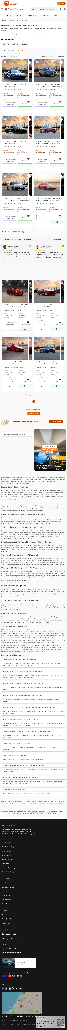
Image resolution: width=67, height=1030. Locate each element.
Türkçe (29, 1024)
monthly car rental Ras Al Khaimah (21, 604)
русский (24, 1024)
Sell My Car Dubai (7, 859)
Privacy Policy (51, 811)
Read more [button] (39, 260)
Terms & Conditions (8, 919)
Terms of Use (6, 923)
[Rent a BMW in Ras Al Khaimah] (47, 70)
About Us (5, 883)
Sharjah (10, 509)
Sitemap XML (6, 895)
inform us (39, 803)
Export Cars (5, 863)
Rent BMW (15, 44)
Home (5, 20)
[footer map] (22, 1003)
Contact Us (5, 904)
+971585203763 (10, 948)
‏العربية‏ (8, 1024)
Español (34, 1024)
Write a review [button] (58, 239)
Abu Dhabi (48, 490)
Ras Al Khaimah (13, 20)
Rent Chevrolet (6, 44)
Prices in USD (46, 56)
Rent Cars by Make (7, 39)
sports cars (56, 645)
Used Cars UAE (7, 855)
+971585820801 (10, 934)
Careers (4, 891)
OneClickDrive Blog (8, 847)
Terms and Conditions (37, 811)
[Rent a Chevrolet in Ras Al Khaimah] (15, 70)
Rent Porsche (24, 44)
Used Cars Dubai (7, 851)
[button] (2, 9)
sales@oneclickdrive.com (13, 953)
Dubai (41, 490)
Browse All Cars (34, 413)
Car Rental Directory (8, 868)
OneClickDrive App (14, 2)
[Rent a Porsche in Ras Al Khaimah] (15, 184)
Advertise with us (7, 899)
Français (13, 1024)
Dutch (19, 1024)
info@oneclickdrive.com (12, 939)
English (4, 1024)
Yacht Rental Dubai (8, 872)
